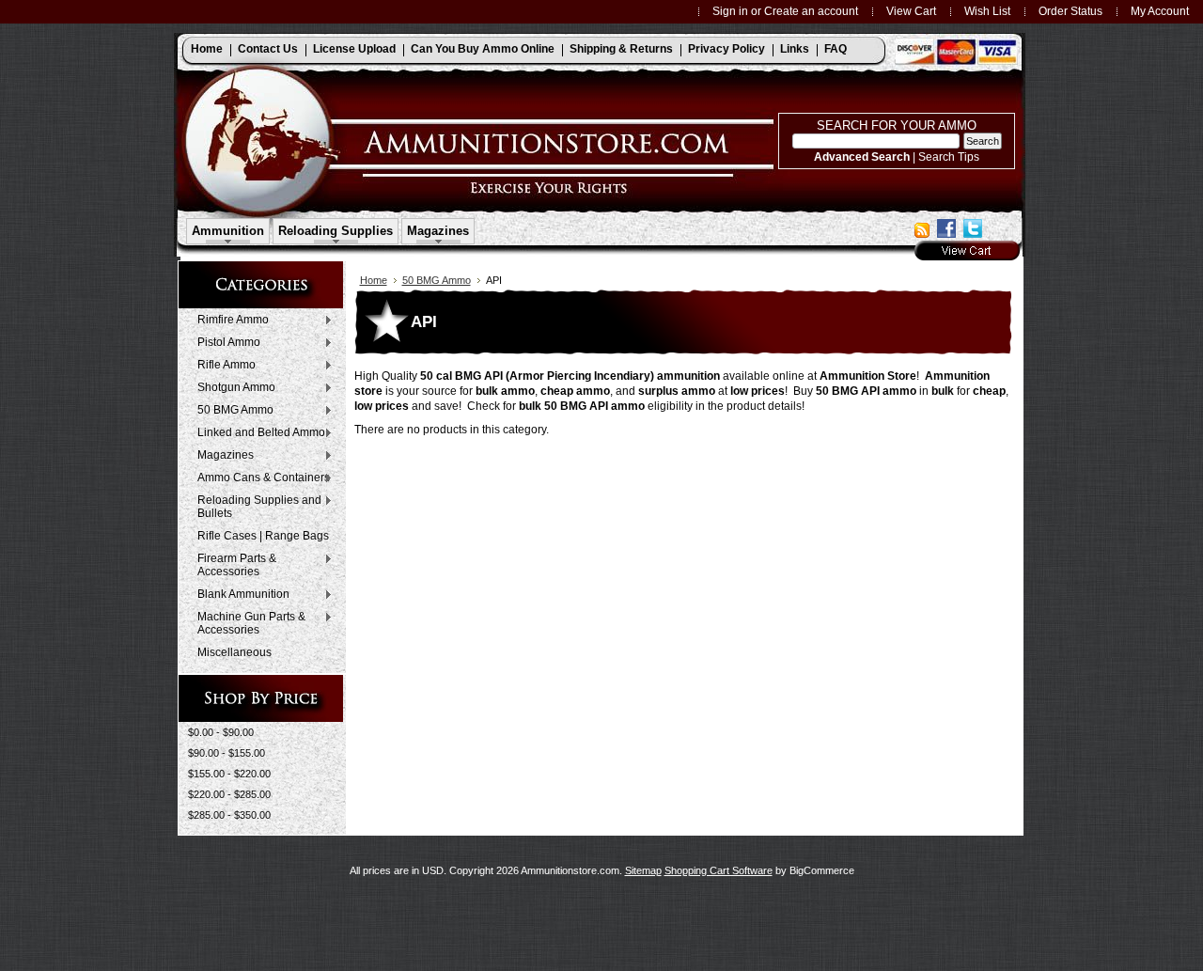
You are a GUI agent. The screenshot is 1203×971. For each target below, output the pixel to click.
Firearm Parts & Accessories (232, 565)
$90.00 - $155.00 (226, 753)
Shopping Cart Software (718, 870)
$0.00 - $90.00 (221, 732)
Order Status (1070, 11)
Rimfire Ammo (228, 320)
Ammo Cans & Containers (259, 478)
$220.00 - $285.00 (229, 794)
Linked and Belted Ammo (256, 433)
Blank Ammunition (238, 595)
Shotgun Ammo (231, 388)
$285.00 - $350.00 (229, 815)
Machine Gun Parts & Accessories (246, 623)
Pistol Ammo (224, 343)
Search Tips (948, 156)
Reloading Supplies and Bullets (254, 506)
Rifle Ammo (222, 365)
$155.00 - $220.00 (229, 773)
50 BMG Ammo (230, 410)
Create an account (811, 11)
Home (373, 280)
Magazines (221, 455)
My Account (1160, 11)
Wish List (987, 11)
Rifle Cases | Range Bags (263, 535)
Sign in (730, 11)
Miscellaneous (234, 652)
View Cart (911, 11)
